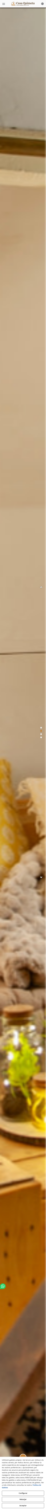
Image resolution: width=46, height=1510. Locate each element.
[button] (23, 3)
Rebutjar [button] (23, 1499)
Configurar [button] (23, 1493)
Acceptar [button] (23, 1505)
